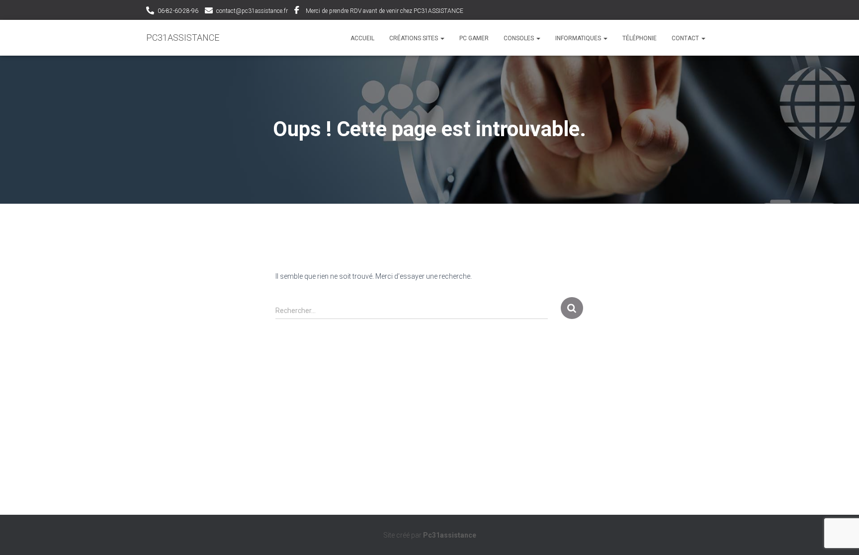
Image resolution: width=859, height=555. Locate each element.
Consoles (519, 38)
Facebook (296, 11)
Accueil (362, 38)
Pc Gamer (474, 38)
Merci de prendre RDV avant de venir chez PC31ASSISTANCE (384, 10)
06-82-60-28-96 (178, 10)
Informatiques (578, 38)
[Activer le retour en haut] (839, 535)
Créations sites (414, 38)
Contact (686, 38)
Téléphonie (639, 38)
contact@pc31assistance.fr (252, 10)
